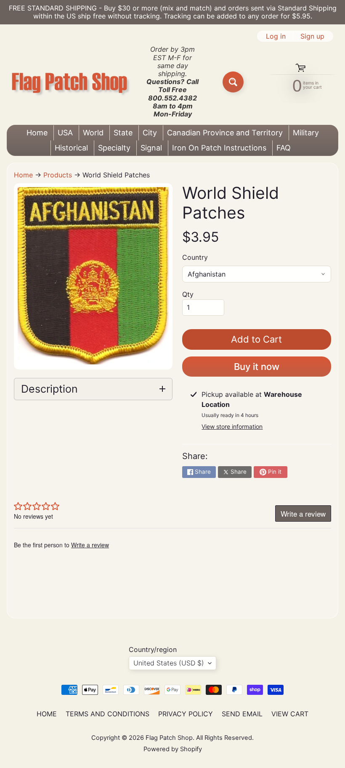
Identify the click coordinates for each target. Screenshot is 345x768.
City (150, 132)
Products (57, 175)
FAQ (283, 147)
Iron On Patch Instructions (219, 147)
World (93, 132)
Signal (151, 147)
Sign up (312, 36)
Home (37, 132)
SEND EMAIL (242, 714)
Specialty (114, 147)
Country (195, 257)
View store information (232, 426)
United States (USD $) (168, 663)
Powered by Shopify (172, 749)
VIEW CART (289, 714)
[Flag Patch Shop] (70, 82)
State (123, 132)
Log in (276, 36)
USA (65, 132)
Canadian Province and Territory (225, 132)
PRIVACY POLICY (185, 714)
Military (306, 132)
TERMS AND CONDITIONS (107, 714)
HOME (47, 714)
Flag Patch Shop (169, 738)
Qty (188, 294)
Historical (71, 147)
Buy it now (256, 366)
